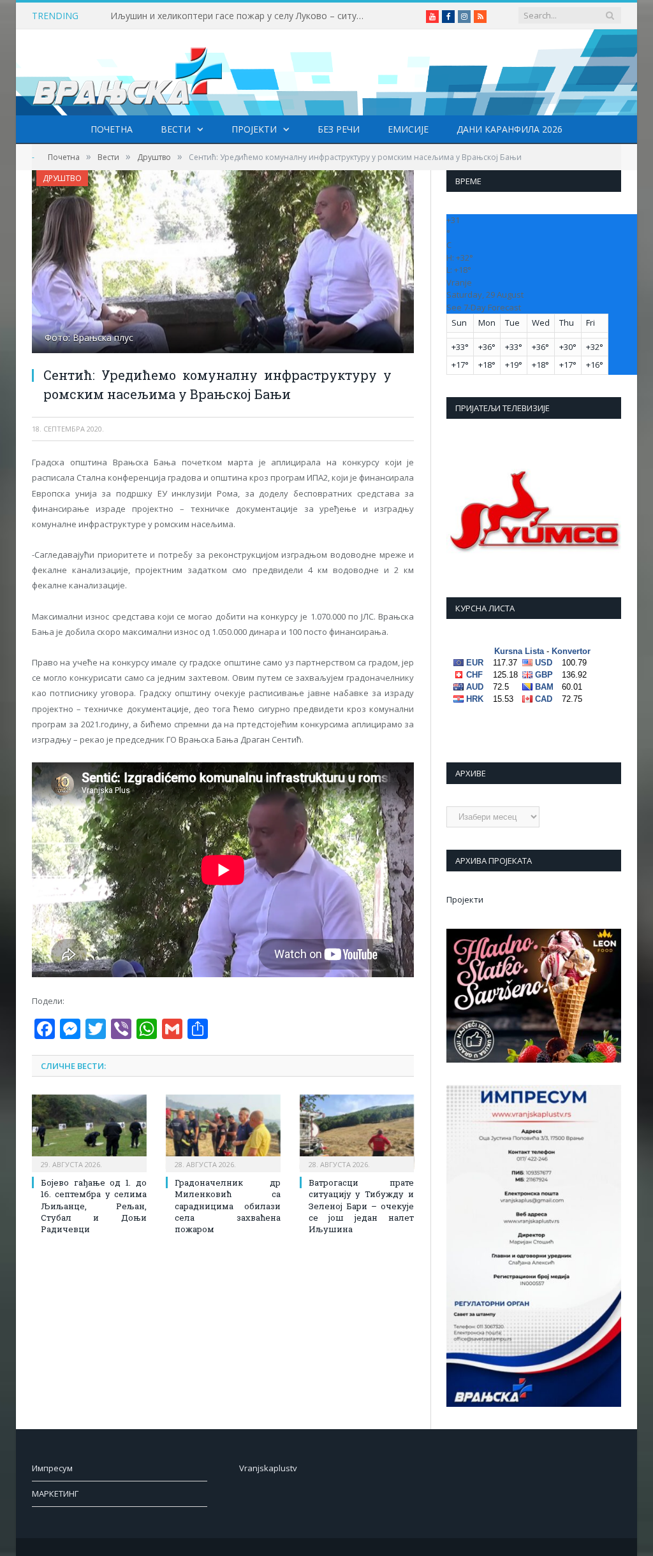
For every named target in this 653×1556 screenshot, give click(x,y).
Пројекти (254, 129)
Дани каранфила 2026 (509, 129)
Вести (176, 129)
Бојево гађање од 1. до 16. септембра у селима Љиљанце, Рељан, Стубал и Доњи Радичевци (94, 1206)
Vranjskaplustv (268, 1468)
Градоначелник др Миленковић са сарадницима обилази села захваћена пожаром (228, 1206)
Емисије (408, 129)
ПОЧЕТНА (112, 129)
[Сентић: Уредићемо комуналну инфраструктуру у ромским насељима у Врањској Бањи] (223, 263)
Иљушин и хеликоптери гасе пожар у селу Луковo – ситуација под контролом (241, 16)
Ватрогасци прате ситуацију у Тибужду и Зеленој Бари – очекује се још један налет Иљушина (362, 1206)
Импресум (52, 1468)
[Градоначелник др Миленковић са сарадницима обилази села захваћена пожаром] (223, 1132)
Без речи (339, 129)
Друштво (62, 178)
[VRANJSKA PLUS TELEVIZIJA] (127, 72)
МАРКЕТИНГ (55, 1493)
